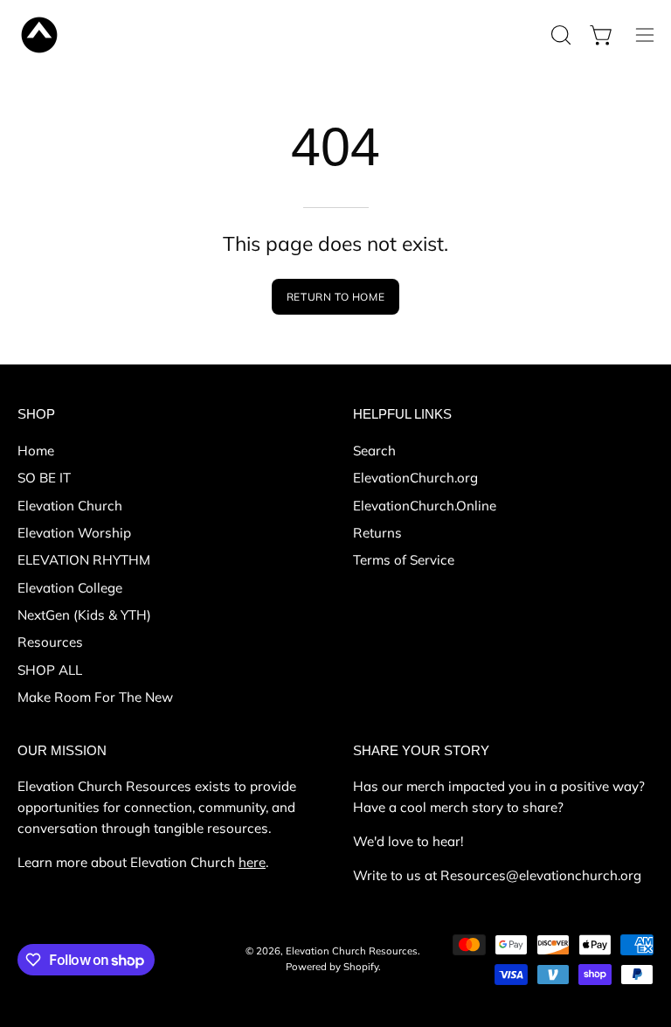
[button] (559, 35)
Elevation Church (69, 505)
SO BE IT (44, 477)
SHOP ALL (49, 670)
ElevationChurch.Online (424, 505)
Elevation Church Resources (352, 951)
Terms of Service (403, 560)
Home (35, 450)
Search (374, 450)
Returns (377, 532)
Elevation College (69, 587)
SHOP (36, 413)
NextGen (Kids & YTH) (84, 615)
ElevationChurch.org (415, 477)
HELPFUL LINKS (402, 413)
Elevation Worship (74, 532)
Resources (50, 642)
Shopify (360, 967)
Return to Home (335, 296)
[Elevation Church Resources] (39, 35)
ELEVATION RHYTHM (83, 560)
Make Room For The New (95, 697)
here (252, 862)
